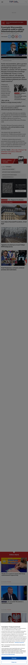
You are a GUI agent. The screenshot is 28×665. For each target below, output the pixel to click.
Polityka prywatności (19, 642)
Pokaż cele (14, 662)
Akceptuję (14, 658)
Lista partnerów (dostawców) (8, 654)
